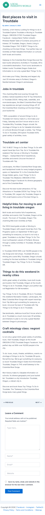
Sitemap (38, 510)
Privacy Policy (8, 510)
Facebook (21, 507)
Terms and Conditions (25, 510)
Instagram (30, 507)
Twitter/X (39, 507)
